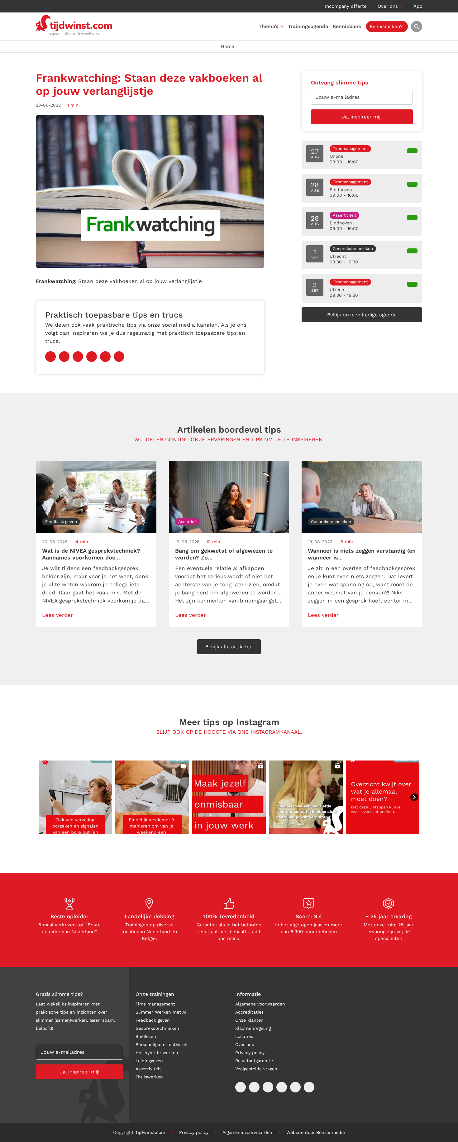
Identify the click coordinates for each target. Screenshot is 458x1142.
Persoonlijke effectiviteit (162, 1044)
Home (227, 46)
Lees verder (57, 615)
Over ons (388, 6)
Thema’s (269, 26)
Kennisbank (347, 26)
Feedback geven (153, 1020)
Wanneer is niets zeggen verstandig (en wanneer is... (362, 554)
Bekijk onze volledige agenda (362, 315)
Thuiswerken (149, 1076)
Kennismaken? (386, 26)
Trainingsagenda (308, 26)
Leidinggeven (149, 1060)
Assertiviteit (148, 1068)
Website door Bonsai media (315, 1132)
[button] (75, 797)
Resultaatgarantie (254, 1060)
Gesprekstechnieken (157, 1028)
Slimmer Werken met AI (161, 1012)
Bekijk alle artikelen (229, 647)
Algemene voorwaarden (260, 1003)
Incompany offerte (346, 6)
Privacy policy (250, 1052)
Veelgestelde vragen (256, 1068)
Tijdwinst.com (150, 1132)
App (417, 6)
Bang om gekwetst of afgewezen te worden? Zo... (224, 554)
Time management (155, 1003)
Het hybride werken (157, 1052)
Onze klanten (249, 1020)
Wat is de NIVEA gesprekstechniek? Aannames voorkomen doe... (91, 554)
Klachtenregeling (253, 1028)
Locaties (244, 1036)
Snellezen (146, 1036)
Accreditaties (249, 1012)
